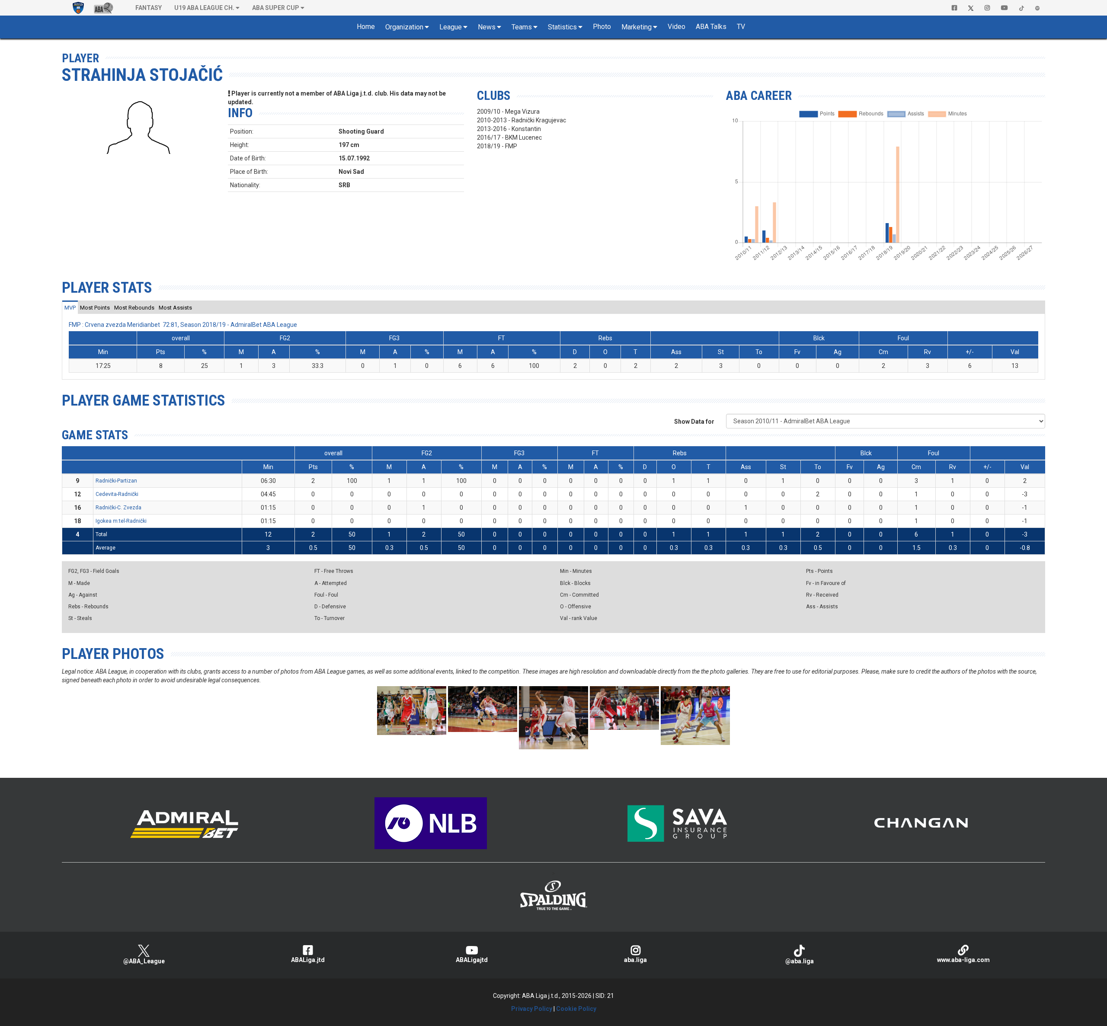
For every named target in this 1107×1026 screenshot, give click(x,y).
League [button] (450, 27)
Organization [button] (404, 27)
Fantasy (148, 7)
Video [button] (676, 26)
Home (366, 26)
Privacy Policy (531, 1008)
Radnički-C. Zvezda (118, 508)
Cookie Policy (576, 1008)
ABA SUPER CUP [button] (275, 7)
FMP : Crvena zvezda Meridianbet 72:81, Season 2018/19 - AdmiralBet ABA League (183, 324)
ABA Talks (711, 26)
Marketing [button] (636, 27)
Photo (602, 26)
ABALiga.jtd (308, 959)
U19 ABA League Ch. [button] (204, 7)
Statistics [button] (562, 27)
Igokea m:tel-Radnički (121, 521)
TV (741, 26)
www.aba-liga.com (963, 959)
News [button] (487, 27)
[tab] (70, 307)
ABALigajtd (472, 959)
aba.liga (635, 959)
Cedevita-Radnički (117, 494)
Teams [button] (522, 27)
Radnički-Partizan (116, 481)
